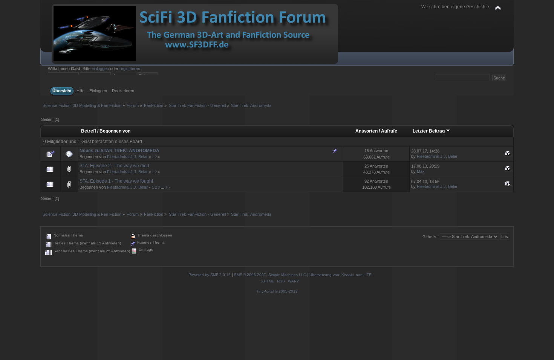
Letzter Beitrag (429, 131)
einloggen (100, 68)
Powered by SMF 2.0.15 (209, 275)
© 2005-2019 (286, 291)
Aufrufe (389, 131)
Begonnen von (114, 131)
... (163, 187)
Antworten (366, 131)
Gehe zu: (430, 237)
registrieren (129, 68)
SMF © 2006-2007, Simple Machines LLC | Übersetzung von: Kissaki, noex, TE (303, 275)
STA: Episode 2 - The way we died (114, 165)
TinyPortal (265, 291)
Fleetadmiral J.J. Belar (127, 156)
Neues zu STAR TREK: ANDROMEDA (119, 150)
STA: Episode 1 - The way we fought (116, 181)
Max (421, 171)
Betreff (88, 131)
